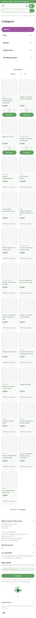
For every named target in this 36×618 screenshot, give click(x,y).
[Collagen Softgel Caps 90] (9, 340)
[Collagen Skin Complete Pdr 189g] (9, 271)
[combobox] (15, 11)
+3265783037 (12, 532)
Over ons (4, 556)
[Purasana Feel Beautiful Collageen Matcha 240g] (26, 340)
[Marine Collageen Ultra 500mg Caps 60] (9, 236)
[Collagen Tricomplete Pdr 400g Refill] (26, 127)
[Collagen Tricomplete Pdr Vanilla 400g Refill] (26, 87)
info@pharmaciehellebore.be (18, 534)
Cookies (31, 606)
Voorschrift (11, 558)
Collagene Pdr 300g (25, 384)
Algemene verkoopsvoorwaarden (10, 606)
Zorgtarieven (18, 558)
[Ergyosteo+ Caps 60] (9, 127)
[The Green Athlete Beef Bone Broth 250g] (26, 236)
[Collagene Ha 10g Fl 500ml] (9, 409)
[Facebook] (18, 596)
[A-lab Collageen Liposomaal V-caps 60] (9, 199)
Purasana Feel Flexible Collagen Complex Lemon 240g (26, 456)
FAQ (2, 548)
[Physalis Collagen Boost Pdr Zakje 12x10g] (26, 409)
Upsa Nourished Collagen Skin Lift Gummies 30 (7, 101)
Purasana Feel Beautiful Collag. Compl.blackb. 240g (9, 317)
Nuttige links (10, 556)
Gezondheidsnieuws (21, 556)
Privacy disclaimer (24, 606)
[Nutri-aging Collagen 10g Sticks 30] (9, 479)
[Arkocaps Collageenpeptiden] (9, 165)
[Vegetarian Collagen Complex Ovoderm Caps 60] (26, 199)
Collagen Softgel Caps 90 (9, 352)
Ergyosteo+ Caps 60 (8, 137)
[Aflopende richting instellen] (25, 74)
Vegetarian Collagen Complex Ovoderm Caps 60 (26, 213)
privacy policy (26, 581)
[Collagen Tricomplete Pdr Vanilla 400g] (26, 305)
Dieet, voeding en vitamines (14, 15)
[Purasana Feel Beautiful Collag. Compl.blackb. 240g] (9, 305)
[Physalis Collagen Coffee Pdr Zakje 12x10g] (9, 444)
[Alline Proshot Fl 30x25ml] (26, 165)
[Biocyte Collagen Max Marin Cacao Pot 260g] (26, 271)
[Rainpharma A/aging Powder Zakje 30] (9, 375)
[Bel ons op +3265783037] (27, 6)
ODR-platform (5, 608)
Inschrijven (18, 576)
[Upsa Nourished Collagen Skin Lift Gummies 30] (9, 87)
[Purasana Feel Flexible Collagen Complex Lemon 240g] (26, 444)
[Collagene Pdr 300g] (26, 375)
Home (3, 15)
